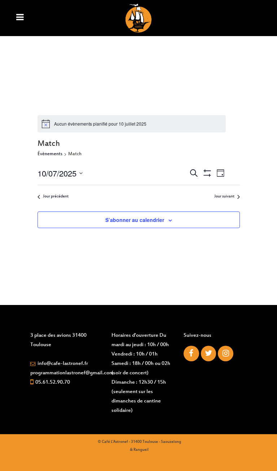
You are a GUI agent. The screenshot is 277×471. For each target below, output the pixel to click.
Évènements (50, 154)
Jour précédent (56, 196)
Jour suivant (224, 196)
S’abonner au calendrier (134, 219)
